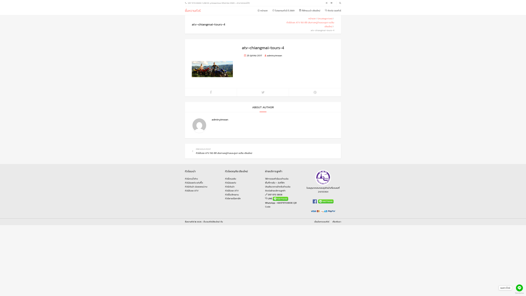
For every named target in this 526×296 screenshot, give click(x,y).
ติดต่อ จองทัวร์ (334, 10)
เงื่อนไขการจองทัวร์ (321, 221)
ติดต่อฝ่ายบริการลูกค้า (275, 190)
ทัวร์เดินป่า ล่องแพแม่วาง (196, 186)
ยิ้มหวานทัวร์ (193, 10)
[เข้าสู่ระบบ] (327, 3)
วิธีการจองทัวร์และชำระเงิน (276, 178)
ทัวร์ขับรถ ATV (191, 190)
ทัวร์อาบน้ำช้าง (191, 178)
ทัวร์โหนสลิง (230, 178)
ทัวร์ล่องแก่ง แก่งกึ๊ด (194, 182)
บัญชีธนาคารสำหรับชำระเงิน (277, 186)
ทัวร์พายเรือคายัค (233, 198)
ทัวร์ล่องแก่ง (230, 182)
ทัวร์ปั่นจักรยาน (232, 194)
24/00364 (323, 191)
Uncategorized (325, 18)
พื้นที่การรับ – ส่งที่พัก (275, 182)
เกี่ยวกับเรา (336, 221)
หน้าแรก (264, 10)
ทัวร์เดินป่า (230, 186)
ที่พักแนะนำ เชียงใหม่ (310, 10)
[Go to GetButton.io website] (519, 293)
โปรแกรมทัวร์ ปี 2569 (284, 10)
